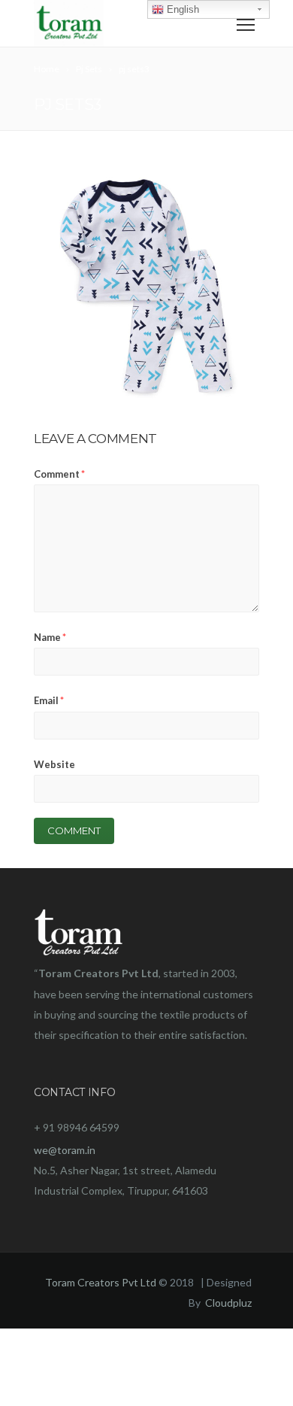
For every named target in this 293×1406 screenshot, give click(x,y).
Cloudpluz (228, 1302)
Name (50, 637)
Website (54, 764)
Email (49, 700)
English (181, 9)
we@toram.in (64, 1149)
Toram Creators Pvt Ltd (100, 1282)
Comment (59, 474)
